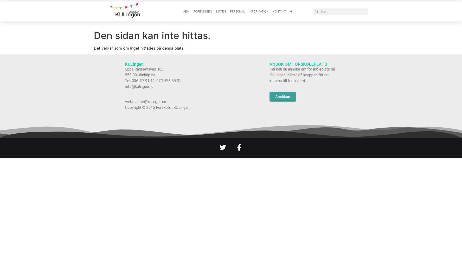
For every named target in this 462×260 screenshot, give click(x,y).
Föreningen (202, 11)
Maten (221, 11)
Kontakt (279, 11)
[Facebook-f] (239, 147)
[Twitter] (223, 147)
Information (259, 11)
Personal (237, 11)
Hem (186, 11)
